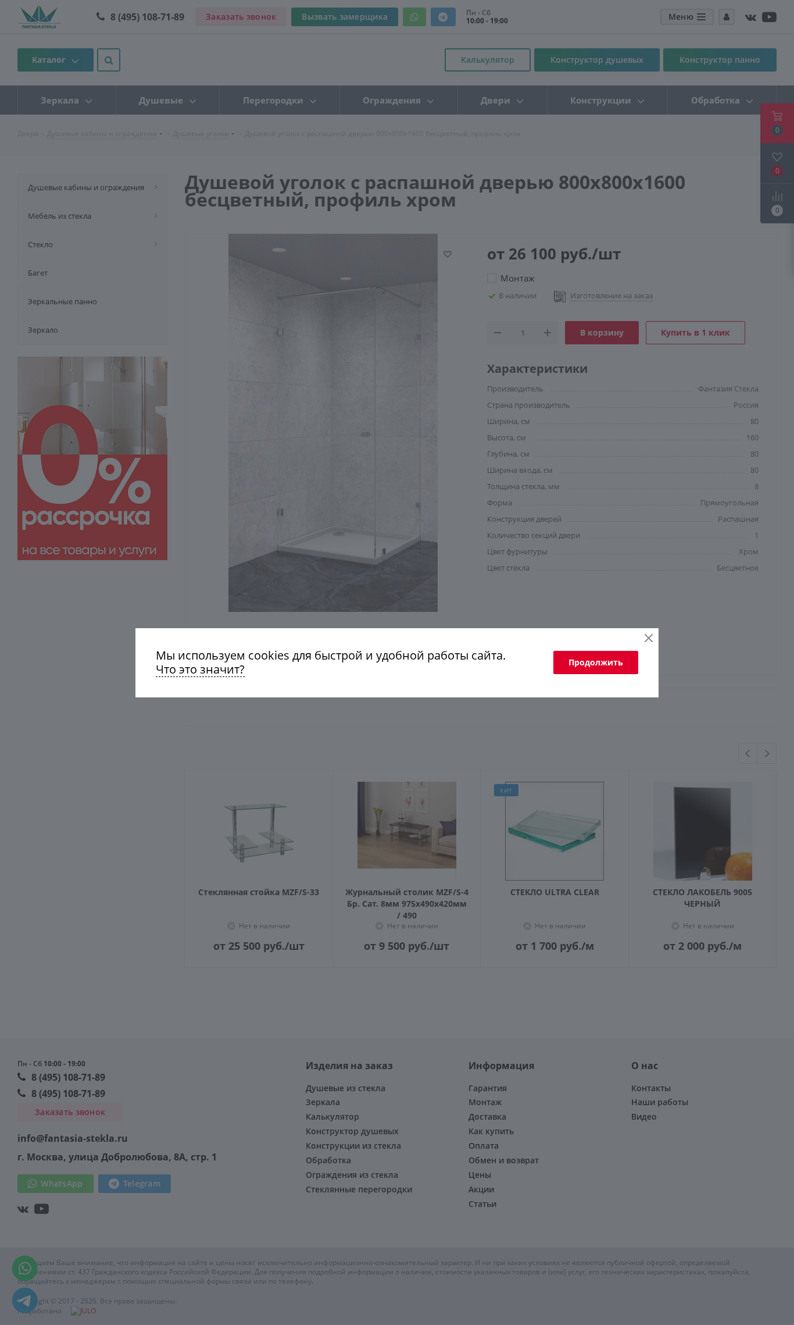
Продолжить (595, 662)
